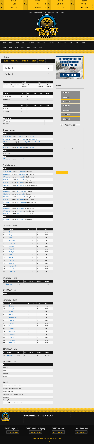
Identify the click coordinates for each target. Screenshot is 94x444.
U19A (28, 47)
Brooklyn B (12, 306)
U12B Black (31, 43)
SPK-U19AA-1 (7, 136)
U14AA (59, 43)
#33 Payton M (21, 185)
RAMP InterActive (38, 438)
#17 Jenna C (20, 214)
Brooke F (11, 314)
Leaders (33, 61)
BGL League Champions (51, 12)
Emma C (11, 329)
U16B (10, 47)
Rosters (41, 61)
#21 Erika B (21, 136)
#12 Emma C (21, 191)
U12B (38, 43)
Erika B (11, 232)
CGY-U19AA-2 (66, 97)
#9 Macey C (20, 194)
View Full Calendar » (62, 173)
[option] (12, 5)
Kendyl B (11, 309)
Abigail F (11, 249)
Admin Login (47, 441)
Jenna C (11, 269)
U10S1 (17, 43)
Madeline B (12, 317)
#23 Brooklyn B (24, 142)
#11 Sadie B (20, 177)
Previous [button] (1, 5)
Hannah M (12, 340)
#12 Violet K (20, 200)
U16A (4, 47)
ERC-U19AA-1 (66, 101)
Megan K (11, 235)
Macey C (11, 323)
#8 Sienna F (31, 136)
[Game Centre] (11, 6)
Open (40, 47)
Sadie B (11, 260)
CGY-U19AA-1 (66, 93)
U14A (65, 43)
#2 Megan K (33, 139)
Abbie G (11, 320)
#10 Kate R (20, 211)
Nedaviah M (12, 331)
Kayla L (11, 255)
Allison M (11, 337)
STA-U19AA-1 (66, 115)
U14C (77, 43)
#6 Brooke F (20, 208)
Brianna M (12, 240)
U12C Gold (51, 43)
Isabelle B (12, 334)
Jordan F (11, 312)
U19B (34, 47)
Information (37, 12)
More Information (13, 432)
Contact (62, 12)
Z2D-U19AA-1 (66, 119)
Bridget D (12, 243)
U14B (71, 43)
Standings (25, 61)
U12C (44, 43)
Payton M (12, 272)
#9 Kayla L (20, 183)
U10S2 (10, 43)
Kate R (11, 257)
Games (6, 61)
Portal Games (15, 61)
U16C (16, 47)
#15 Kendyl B (36, 142)
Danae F (11, 246)
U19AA (22, 47)
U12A (23, 43)
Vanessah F (12, 266)
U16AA (83, 43)
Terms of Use (48, 438)
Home (30, 12)
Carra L (11, 326)
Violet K (11, 263)
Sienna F (11, 238)
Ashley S (11, 252)
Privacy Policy (57, 438)
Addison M (12, 343)
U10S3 (4, 43)
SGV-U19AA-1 (7, 142)
